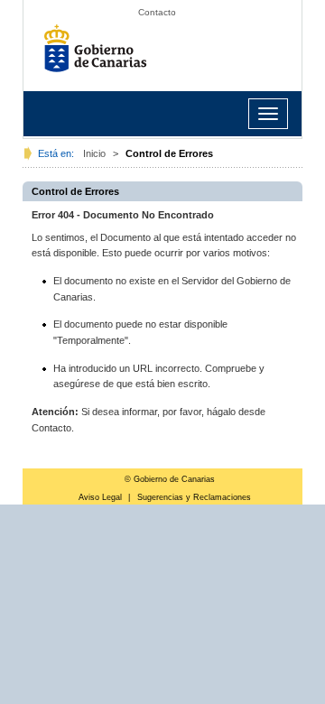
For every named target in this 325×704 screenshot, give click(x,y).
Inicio (94, 153)
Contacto (157, 12)
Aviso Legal (100, 497)
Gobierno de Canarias (100, 54)
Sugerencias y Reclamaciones (194, 497)
